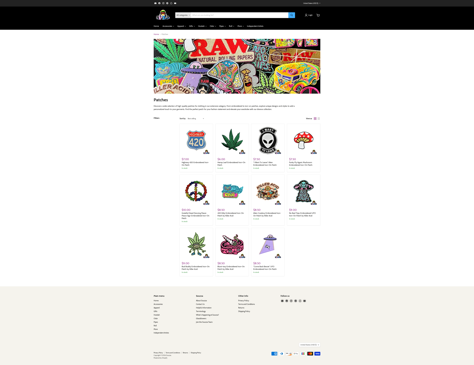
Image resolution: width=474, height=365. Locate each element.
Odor (212, 26)
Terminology (201, 311)
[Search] (291, 15)
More (239, 26)
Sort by (183, 119)
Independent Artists (255, 26)
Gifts (191, 26)
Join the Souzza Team (204, 322)
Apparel (180, 26)
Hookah (201, 26)
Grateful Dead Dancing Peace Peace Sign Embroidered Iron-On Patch (195, 215)
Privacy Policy (243, 300)
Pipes (221, 26)
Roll (231, 26)
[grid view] (315, 118)
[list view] (318, 118)
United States (310, 3)
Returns (241, 308)
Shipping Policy (244, 311)
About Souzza (201, 300)
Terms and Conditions (246, 304)
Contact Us (200, 304)
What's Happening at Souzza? (207, 315)
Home (156, 26)
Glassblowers (201, 318)
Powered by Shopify (160, 358)
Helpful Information (203, 308)
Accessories (168, 26)
